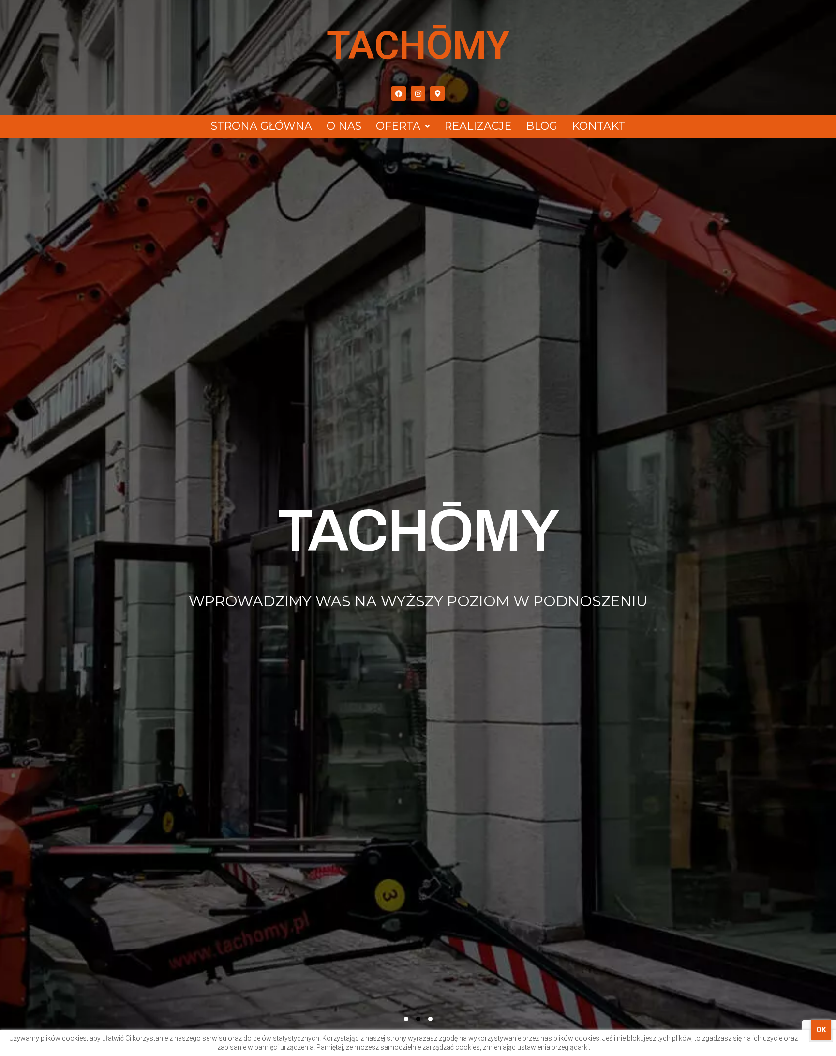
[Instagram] (418, 93)
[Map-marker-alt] (437, 93)
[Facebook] (398, 93)
